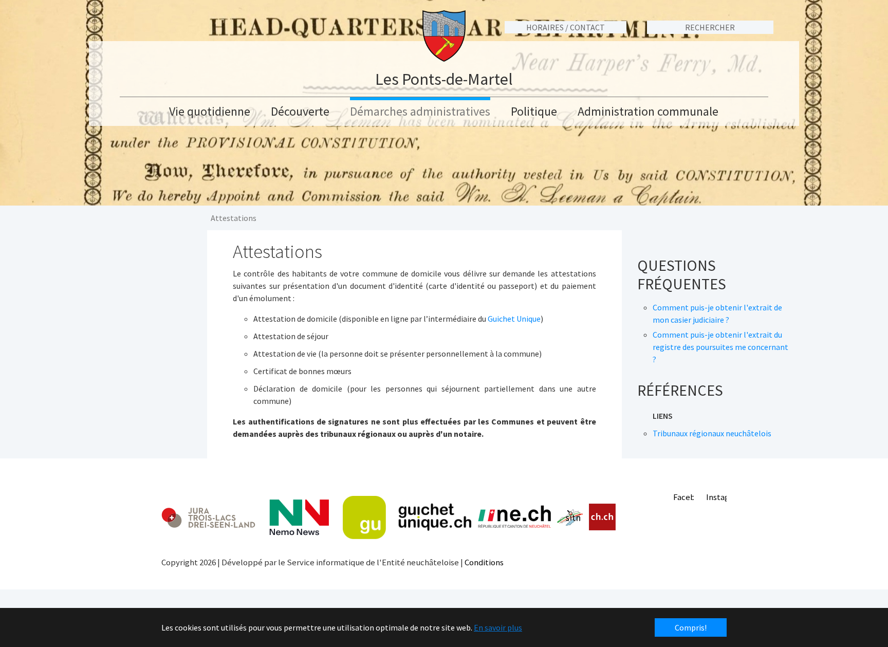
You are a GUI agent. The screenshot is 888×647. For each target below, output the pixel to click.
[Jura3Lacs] (208, 517)
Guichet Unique (514, 318)
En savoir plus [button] (498, 627)
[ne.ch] (514, 517)
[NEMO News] (299, 517)
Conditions (484, 562)
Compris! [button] (691, 627)
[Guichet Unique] (407, 517)
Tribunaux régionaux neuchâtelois (712, 433)
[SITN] (570, 517)
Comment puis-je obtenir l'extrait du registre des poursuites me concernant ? (720, 346)
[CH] (602, 517)
